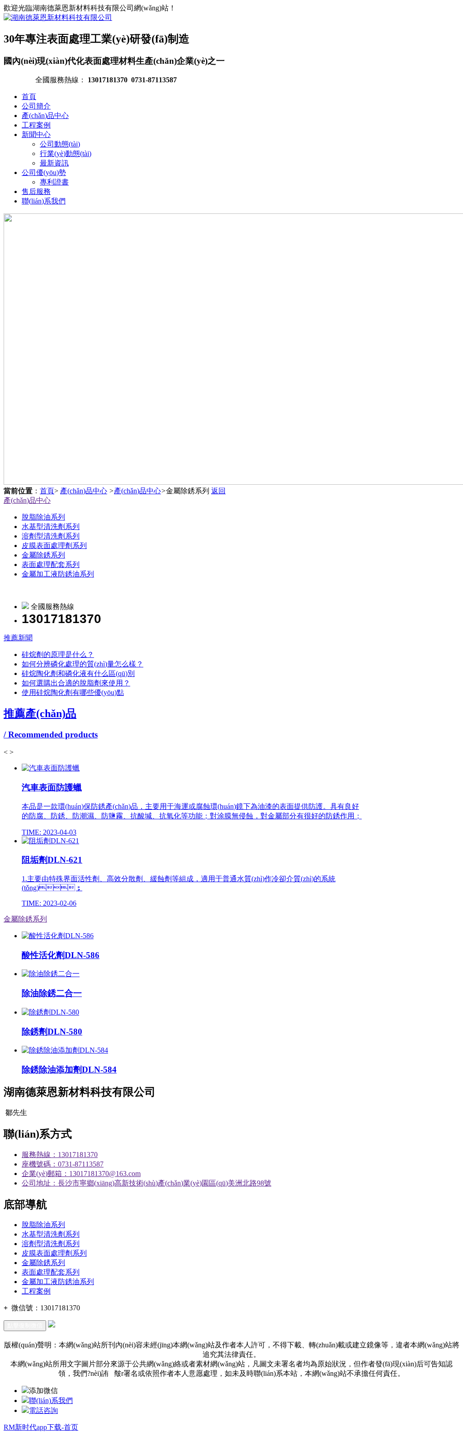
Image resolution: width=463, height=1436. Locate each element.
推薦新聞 (18, 638)
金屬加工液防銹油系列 (58, 574)
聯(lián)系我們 (44, 201)
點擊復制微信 (25, 1325)
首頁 (29, 96)
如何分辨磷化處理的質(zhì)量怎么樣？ (82, 664)
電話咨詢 (43, 1410)
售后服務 (36, 191)
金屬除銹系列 (43, 555)
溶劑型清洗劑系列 (51, 536)
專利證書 (54, 182)
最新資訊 (54, 163)
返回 (218, 491)
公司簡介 (36, 106)
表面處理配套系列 (51, 564)
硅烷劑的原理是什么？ (58, 654)
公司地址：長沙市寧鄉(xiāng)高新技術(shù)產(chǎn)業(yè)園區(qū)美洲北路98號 (146, 1183)
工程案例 (36, 125)
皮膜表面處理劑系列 (54, 545)
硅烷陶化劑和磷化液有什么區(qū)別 (78, 673)
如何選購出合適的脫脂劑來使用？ (76, 683)
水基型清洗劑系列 (51, 526)
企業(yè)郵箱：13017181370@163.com (81, 1173)
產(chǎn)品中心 (45, 115)
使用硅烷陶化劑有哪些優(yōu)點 (73, 692)
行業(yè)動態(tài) (65, 153)
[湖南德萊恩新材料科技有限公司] (58, 17)
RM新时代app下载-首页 (41, 1427)
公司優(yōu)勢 (44, 172)
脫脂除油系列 (43, 517)
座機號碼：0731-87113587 (63, 1164)
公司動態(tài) (60, 144)
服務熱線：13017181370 (60, 1154)
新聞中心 (36, 134)
